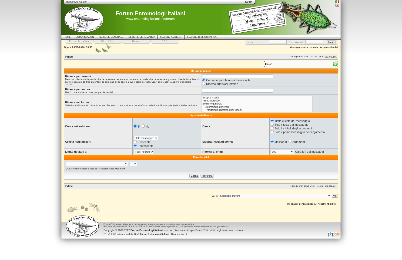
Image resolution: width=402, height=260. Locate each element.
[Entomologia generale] (257, 106)
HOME (67, 37)
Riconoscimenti (179, 234)
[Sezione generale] (257, 103)
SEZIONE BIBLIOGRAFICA (202, 37)
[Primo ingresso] (257, 100)
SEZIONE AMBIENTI (171, 37)
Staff (151, 234)
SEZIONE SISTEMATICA (141, 37)
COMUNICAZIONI (85, 37)
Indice (69, 56)
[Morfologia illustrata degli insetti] (257, 109)
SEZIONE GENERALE (111, 37)
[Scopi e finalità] (257, 97)
